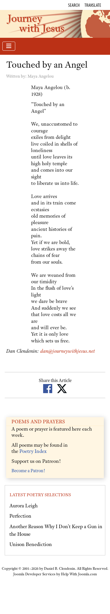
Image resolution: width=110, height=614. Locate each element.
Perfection (20, 516)
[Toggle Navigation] (8, 46)
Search (73, 5)
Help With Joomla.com (79, 574)
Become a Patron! (28, 471)
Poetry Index (33, 451)
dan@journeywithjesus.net (67, 351)
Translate (92, 5)
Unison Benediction (30, 544)
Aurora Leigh (23, 505)
